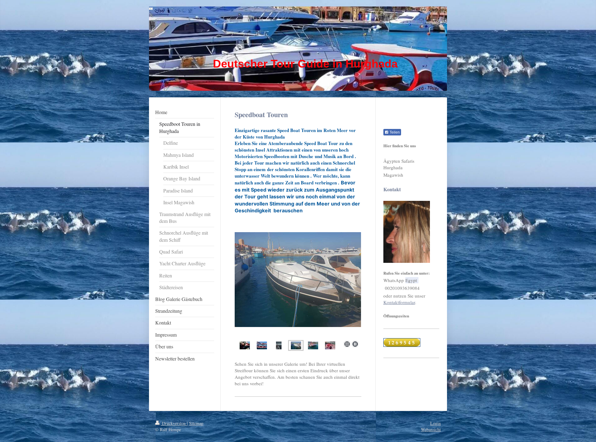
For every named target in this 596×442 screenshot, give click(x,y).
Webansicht (431, 429)
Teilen (394, 132)
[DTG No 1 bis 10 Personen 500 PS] (245, 345)
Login (435, 423)
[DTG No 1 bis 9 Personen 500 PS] (262, 345)
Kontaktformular (399, 302)
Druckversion (174, 423)
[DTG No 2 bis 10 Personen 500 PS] (298, 285)
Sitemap (196, 423)
